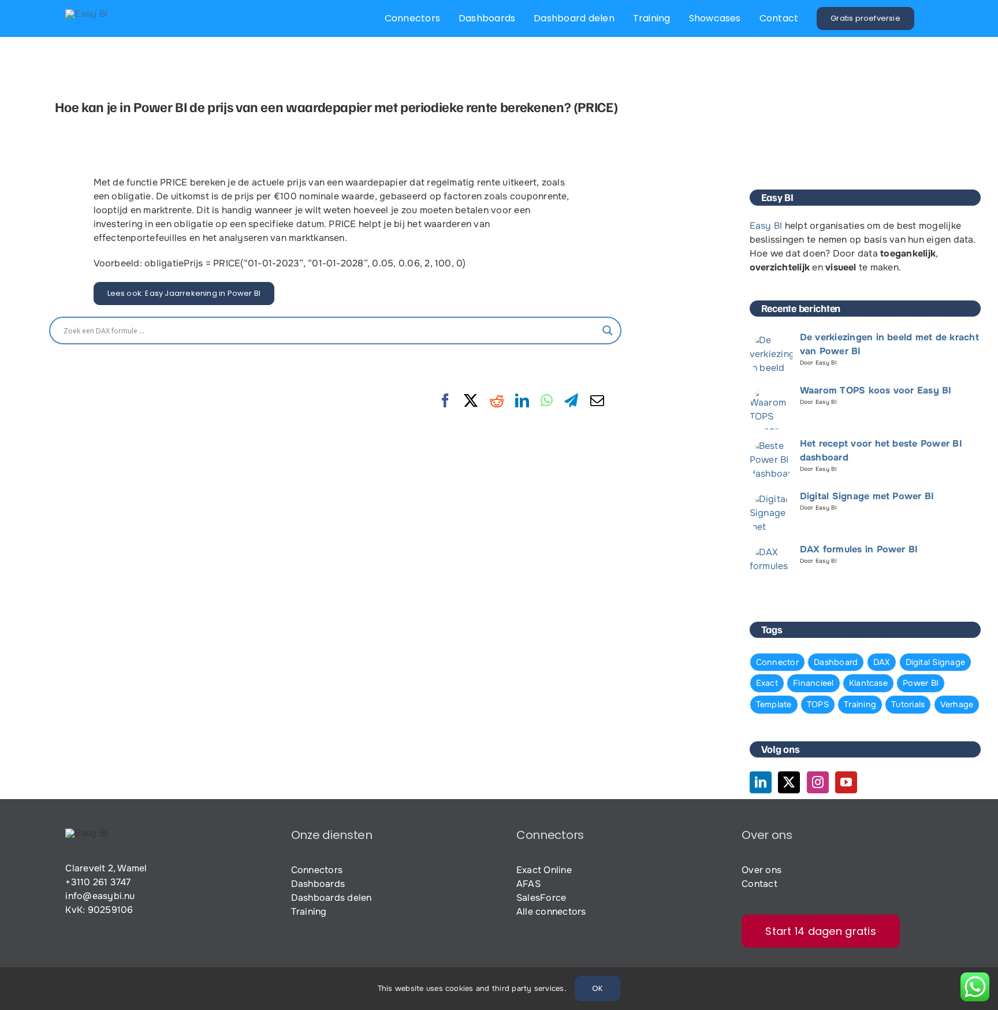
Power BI (921, 683)
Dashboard (836, 662)
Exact (767, 683)
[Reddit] (496, 401)
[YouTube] (846, 782)
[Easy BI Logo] (86, 14)
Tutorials (908, 704)
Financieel (813, 683)
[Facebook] (445, 401)
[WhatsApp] (546, 401)
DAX (882, 662)
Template (774, 704)
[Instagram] (818, 782)
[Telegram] (571, 401)
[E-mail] (597, 401)
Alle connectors (551, 911)
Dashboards (318, 884)
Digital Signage (936, 662)
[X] (470, 401)
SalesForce (541, 898)
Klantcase (868, 683)
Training (860, 704)
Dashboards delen (331, 898)
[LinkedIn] (522, 401)
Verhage (957, 704)
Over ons (761, 870)
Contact (759, 884)
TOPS (818, 704)
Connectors (316, 870)
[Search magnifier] (607, 330)
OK (597, 988)
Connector (777, 662)
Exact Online (544, 870)
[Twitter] (789, 782)
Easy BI (766, 226)
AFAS (528, 884)
